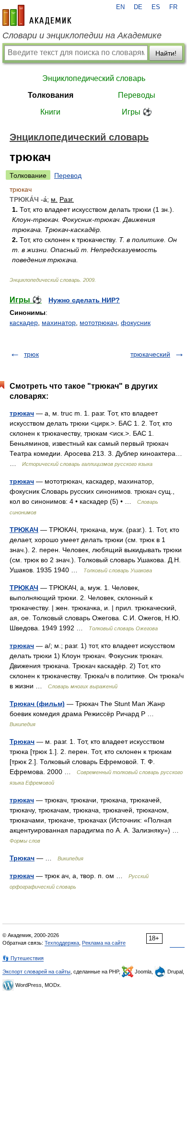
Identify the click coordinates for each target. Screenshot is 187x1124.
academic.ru (36, 15)
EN (120, 7)
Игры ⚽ (137, 112)
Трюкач (22, 741)
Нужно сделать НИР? (84, 300)
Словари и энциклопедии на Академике (82, 35)
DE (138, 7)
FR (173, 7)
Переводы (136, 95)
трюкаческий (150, 354)
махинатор (59, 322)
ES (156, 7)
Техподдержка (62, 943)
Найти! (165, 53)
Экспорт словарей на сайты (36, 971)
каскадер (24, 322)
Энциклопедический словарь (93, 78)
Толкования (50, 95)
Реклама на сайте (104, 943)
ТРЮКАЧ (24, 529)
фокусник (136, 322)
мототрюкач (98, 322)
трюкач (22, 413)
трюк (31, 354)
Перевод (68, 175)
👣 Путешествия (23, 958)
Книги (50, 112)
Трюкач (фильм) (37, 703)
